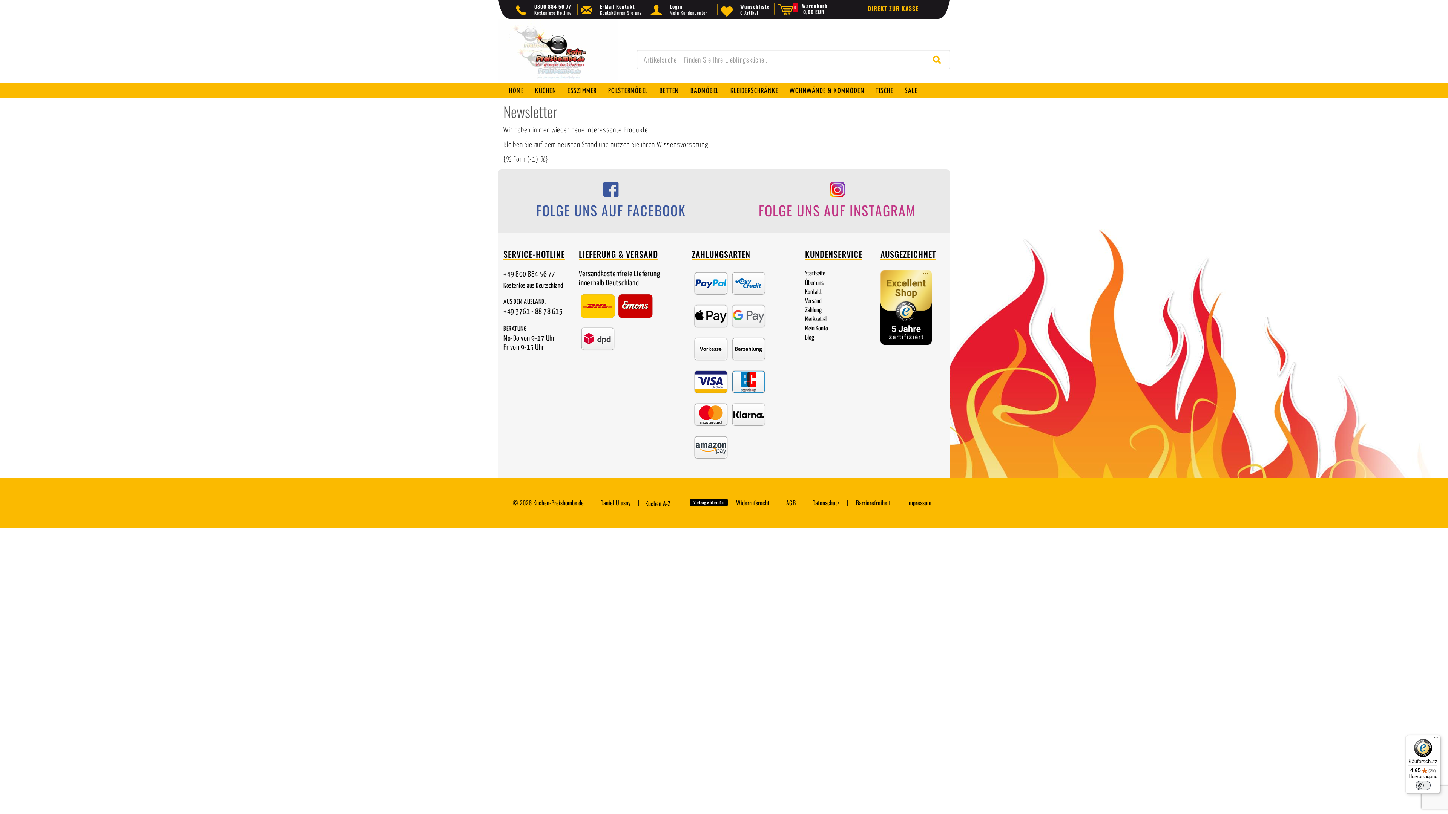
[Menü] (1435, 739)
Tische (884, 91)
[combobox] (793, 59)
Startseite (815, 274)
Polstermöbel (628, 91)
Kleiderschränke (754, 91)
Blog (809, 338)
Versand (813, 301)
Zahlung (813, 310)
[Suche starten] (938, 59)
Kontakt (813, 292)
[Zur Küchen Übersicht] (558, 55)
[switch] (1423, 785)
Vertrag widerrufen (708, 502)
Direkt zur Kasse (893, 8)
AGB (791, 502)
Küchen (545, 91)
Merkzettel (816, 319)
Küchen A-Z (657, 503)
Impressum (919, 502)
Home (516, 91)
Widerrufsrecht (753, 502)
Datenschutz (825, 502)
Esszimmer (582, 91)
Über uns (814, 283)
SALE (911, 91)
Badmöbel (704, 91)
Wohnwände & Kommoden (827, 91)
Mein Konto (816, 329)
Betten (669, 91)
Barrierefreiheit (873, 502)
